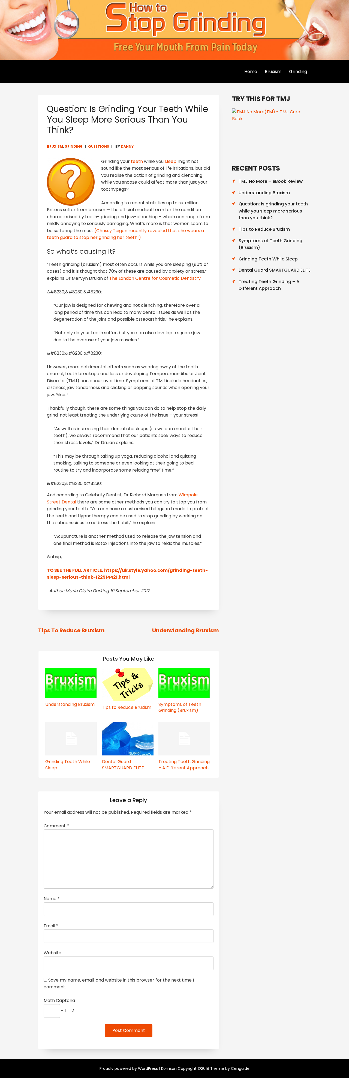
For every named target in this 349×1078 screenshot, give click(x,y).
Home (250, 71)
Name (52, 898)
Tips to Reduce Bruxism (71, 630)
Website (52, 953)
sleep (170, 161)
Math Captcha (59, 1000)
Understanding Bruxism (185, 630)
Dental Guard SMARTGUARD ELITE (123, 764)
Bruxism (273, 71)
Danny (127, 146)
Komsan (169, 1068)
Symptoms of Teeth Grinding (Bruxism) (179, 707)
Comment (56, 826)
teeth (137, 161)
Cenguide (240, 1068)
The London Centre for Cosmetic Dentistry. (155, 278)
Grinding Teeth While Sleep (67, 764)
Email (51, 926)
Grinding (298, 71)
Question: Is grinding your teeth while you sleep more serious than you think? (273, 211)
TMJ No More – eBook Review (271, 181)
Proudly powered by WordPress (129, 1068)
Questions (98, 146)
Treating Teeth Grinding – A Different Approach (184, 764)
